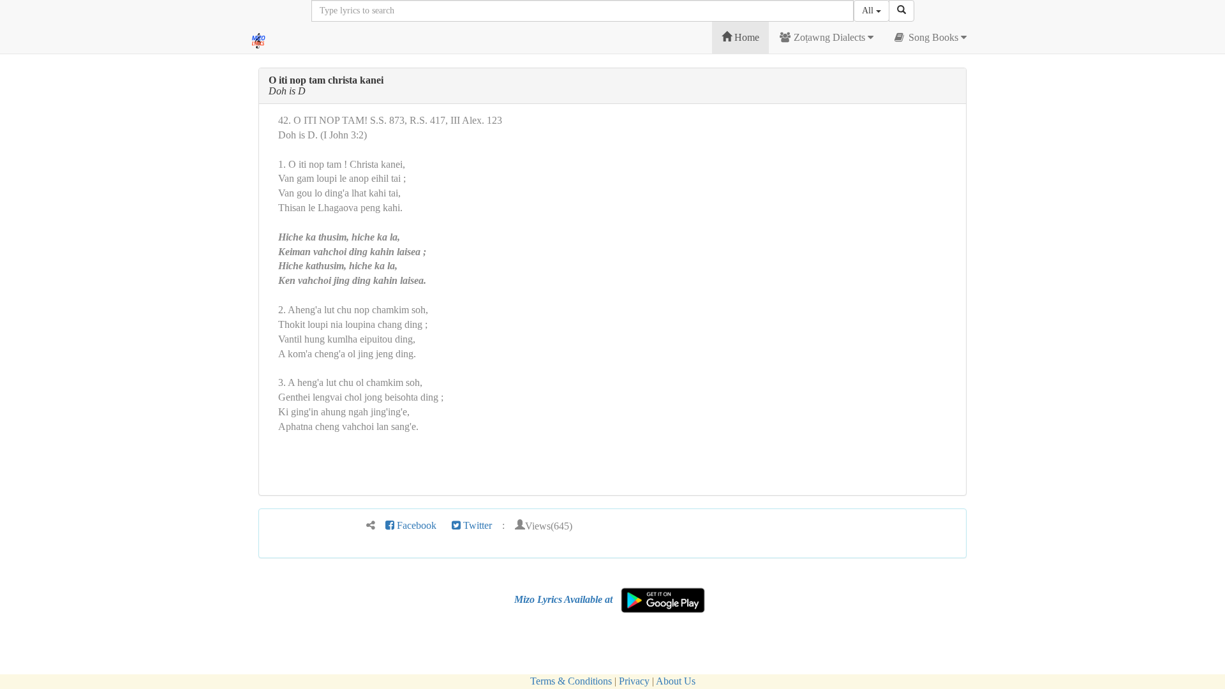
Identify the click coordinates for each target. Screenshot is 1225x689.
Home (745, 37)
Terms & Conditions (571, 681)
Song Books (933, 37)
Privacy (634, 681)
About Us (675, 681)
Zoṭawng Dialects (829, 37)
